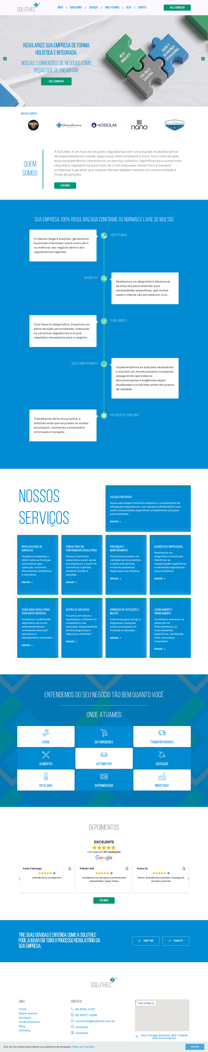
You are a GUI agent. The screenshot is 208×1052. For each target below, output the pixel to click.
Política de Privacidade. (83, 1047)
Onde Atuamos (112, 7)
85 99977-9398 (148, 941)
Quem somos (76, 7)
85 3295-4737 (178, 941)
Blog (128, 7)
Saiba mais (114, 522)
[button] (5, 59)
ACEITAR (195, 1047)
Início (60, 7)
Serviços (93, 7)
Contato (142, 7)
